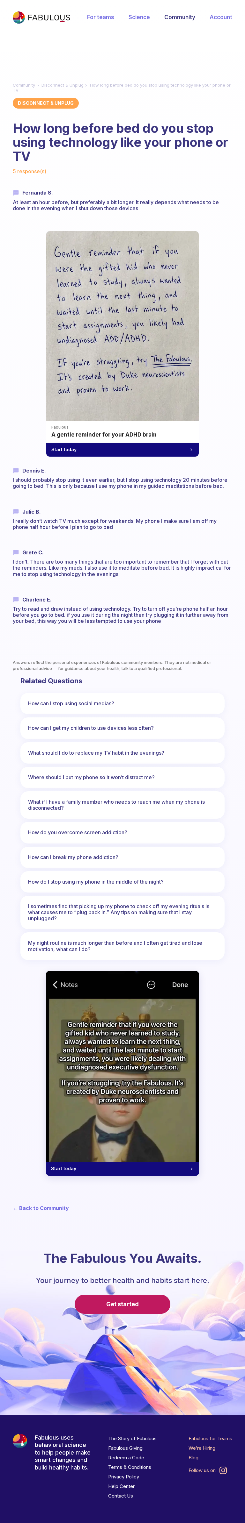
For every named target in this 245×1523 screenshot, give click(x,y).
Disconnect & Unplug (62, 85)
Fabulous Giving (125, 1448)
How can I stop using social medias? (71, 703)
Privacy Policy (123, 1477)
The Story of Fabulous (132, 1438)
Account (221, 17)
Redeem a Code (126, 1458)
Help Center (121, 1486)
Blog (193, 1458)
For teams (100, 17)
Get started (122, 1304)
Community (179, 17)
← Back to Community (41, 1208)
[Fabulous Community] (41, 17)
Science (139, 17)
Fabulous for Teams (210, 1438)
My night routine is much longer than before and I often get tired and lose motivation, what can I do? (115, 946)
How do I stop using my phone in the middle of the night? (96, 882)
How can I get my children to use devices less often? (91, 728)
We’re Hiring (202, 1448)
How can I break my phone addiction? (73, 857)
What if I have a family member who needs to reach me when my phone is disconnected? (116, 805)
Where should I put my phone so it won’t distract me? (91, 777)
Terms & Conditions (129, 1467)
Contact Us (120, 1496)
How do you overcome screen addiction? (77, 832)
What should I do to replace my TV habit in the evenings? (96, 753)
